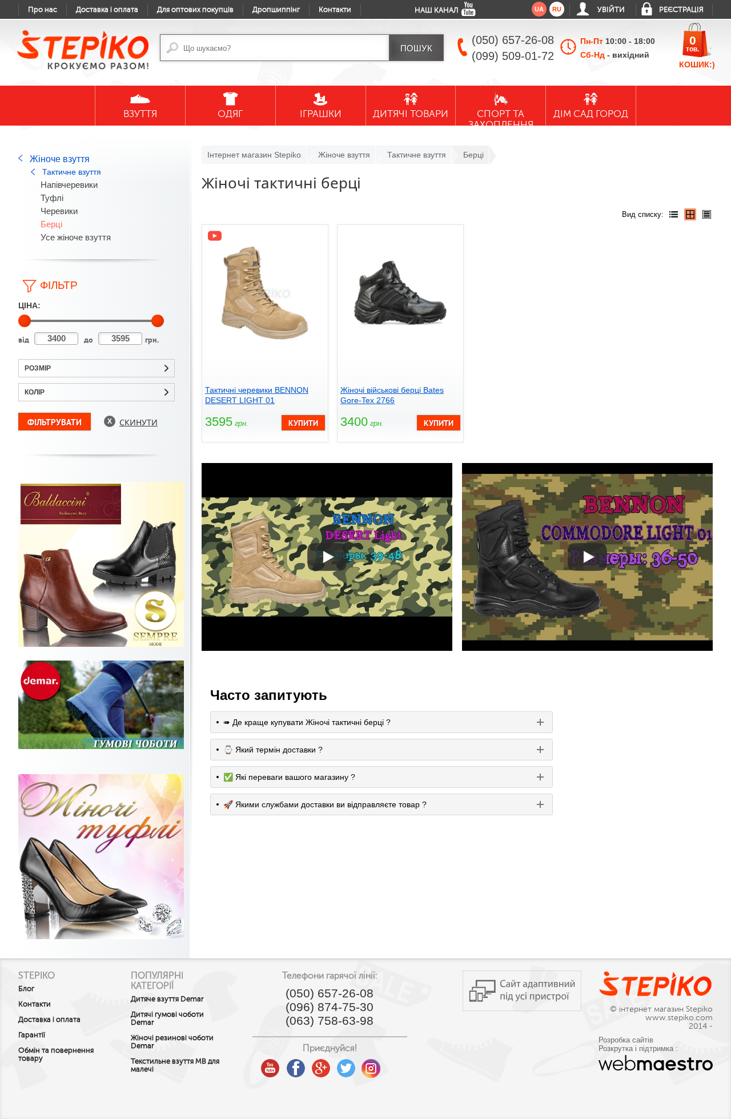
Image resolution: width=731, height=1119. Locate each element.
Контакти (335, 10)
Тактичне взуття (71, 171)
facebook (296, 1064)
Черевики (59, 211)
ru (556, 9)
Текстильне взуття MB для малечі (175, 1065)
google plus (321, 1068)
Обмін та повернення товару (56, 1054)
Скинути (138, 422)
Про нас (42, 10)
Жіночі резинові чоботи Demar (172, 1042)
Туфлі (52, 198)
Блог (26, 989)
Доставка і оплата (107, 10)
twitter (346, 1064)
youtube (270, 1064)
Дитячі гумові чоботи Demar (167, 1019)
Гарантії (31, 1035)
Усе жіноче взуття (76, 237)
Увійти (611, 10)
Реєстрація (681, 10)
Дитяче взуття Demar (167, 999)
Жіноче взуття (60, 159)
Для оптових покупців (195, 10)
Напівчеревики (69, 185)
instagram (371, 1064)
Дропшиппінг (276, 10)
